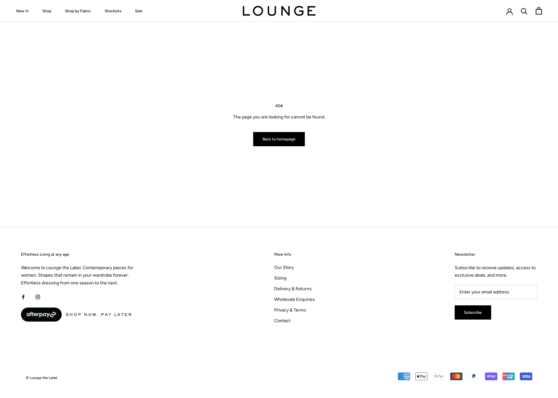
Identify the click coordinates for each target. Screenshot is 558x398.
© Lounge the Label (41, 378)
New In (22, 11)
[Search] (524, 10)
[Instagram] (38, 297)
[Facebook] (23, 297)
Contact (282, 320)
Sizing (280, 278)
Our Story (284, 267)
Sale (138, 11)
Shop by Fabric (78, 11)
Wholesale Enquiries (294, 299)
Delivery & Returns (293, 288)
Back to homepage (279, 139)
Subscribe (473, 312)
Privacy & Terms (290, 310)
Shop (46, 11)
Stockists (113, 11)
